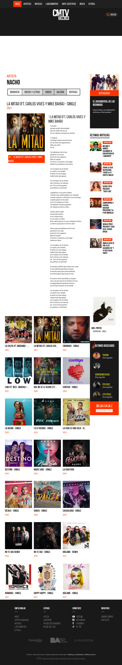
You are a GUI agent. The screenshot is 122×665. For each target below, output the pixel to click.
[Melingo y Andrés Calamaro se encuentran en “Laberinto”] (96, 146)
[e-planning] (84, 640)
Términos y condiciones (75, 654)
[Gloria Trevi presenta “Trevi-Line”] (96, 186)
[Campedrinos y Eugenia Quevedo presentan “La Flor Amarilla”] (96, 203)
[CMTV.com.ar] (61, 14)
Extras (92, 3)
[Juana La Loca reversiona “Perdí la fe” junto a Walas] (96, 167)
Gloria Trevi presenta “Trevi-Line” (107, 189)
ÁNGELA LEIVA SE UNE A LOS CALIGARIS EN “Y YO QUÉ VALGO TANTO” (108, 248)
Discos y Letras (32, 92)
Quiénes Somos (107, 616)
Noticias (38, 3)
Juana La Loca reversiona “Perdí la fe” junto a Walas (108, 171)
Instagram (80, 620)
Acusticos (47, 620)
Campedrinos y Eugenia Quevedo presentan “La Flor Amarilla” (108, 208)
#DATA (82, 3)
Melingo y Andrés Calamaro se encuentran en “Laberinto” (108, 151)
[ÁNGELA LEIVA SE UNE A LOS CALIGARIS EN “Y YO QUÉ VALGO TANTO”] (96, 243)
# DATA (46, 616)
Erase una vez (49, 626)
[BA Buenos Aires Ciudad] (58, 640)
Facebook (80, 623)
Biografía (15, 92)
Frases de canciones (52, 623)
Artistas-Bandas (22, 620)
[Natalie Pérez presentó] (96, 224)
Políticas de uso (90, 654)
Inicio (17, 3)
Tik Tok (79, 626)
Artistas (27, 3)
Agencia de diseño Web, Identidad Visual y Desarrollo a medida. (63, 659)
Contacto (105, 620)
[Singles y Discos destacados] (104, 82)
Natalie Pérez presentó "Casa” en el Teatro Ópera (109, 228)
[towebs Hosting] (35, 640)
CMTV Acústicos (69, 3)
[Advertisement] (61, 53)
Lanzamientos (52, 3)
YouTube (79, 616)
